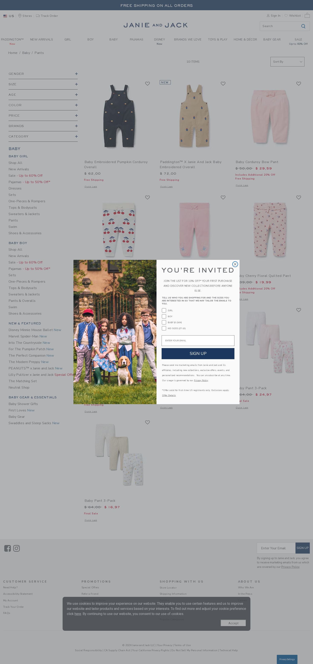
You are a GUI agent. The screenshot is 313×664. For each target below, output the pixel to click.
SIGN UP (198, 353)
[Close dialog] (235, 264)
